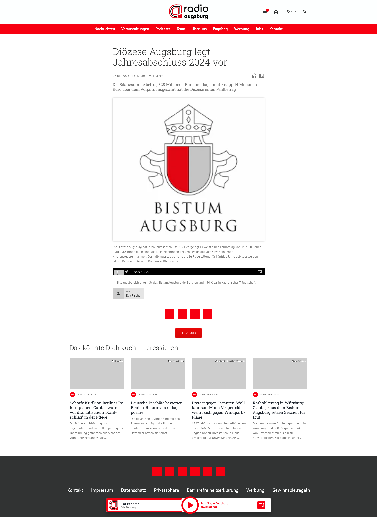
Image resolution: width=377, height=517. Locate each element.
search (304, 12)
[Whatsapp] (113, 12)
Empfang (220, 28)
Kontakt (276, 28)
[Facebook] (74, 12)
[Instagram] (82, 12)
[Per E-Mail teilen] (207, 314)
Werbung (241, 28)
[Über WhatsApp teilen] (195, 314)
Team (181, 28)
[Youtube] (90, 12)
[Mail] (98, 12)
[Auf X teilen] (182, 314)
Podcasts (163, 28)
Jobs (259, 28)
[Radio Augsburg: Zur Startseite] (188, 12)
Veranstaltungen (135, 28)
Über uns (199, 28)
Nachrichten (105, 28)
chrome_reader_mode (261, 75)
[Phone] (105, 12)
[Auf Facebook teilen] (169, 314)
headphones (254, 75)
